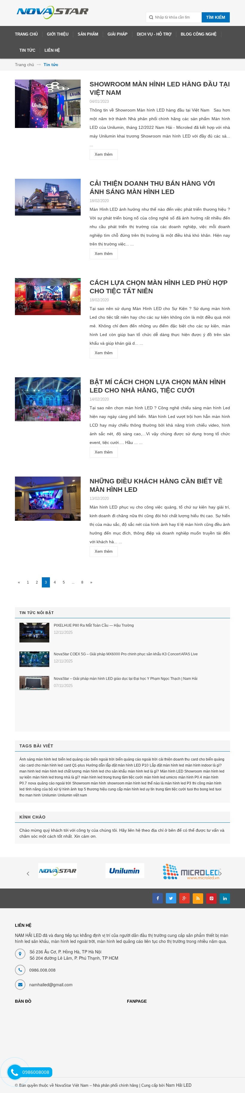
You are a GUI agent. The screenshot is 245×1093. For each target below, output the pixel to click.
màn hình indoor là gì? (203, 765)
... (73, 582)
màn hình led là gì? (143, 771)
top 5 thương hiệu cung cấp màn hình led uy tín (116, 789)
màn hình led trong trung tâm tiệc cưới (112, 777)
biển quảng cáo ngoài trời (136, 759)
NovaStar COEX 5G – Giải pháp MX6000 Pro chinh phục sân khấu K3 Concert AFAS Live (126, 654)
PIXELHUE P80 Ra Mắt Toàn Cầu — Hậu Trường (94, 625)
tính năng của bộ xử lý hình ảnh (51, 789)
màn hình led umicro (160, 777)
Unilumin (49, 795)
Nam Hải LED (179, 1085)
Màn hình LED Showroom (181, 771)
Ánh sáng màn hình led (38, 759)
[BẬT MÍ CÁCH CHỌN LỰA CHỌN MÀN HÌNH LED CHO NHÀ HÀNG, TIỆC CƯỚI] (48, 401)
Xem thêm (104, 154)
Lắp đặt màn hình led (167, 765)
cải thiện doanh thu (174, 759)
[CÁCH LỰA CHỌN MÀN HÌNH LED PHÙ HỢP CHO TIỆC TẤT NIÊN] (48, 298)
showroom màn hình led (126, 783)
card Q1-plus (74, 765)
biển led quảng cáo (74, 759)
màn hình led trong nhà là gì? (56, 777)
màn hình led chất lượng (62, 771)
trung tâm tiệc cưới (171, 789)
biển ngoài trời (102, 759)
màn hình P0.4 (190, 777)
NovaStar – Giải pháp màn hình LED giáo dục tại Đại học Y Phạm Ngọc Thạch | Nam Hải (125, 679)
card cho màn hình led (45, 765)
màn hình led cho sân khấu (105, 771)
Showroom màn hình (89, 783)
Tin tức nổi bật (36, 613)
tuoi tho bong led (200, 789)
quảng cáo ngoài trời (54, 783)
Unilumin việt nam (72, 795)
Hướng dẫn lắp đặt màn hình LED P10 (117, 765)
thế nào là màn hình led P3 (169, 783)
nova (32, 783)
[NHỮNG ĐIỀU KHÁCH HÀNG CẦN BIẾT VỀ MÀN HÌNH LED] (48, 500)
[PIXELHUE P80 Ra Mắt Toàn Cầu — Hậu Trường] (34, 632)
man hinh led (30, 771)
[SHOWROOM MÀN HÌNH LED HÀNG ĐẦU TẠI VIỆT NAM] (48, 105)
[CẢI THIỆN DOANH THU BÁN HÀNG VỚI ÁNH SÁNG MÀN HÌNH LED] (48, 199)
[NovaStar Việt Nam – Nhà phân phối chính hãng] (53, 15)
